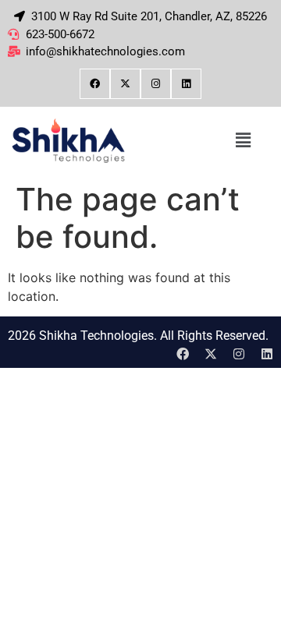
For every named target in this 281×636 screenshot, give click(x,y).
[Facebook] (95, 84)
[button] (242, 140)
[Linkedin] (186, 84)
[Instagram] (155, 84)
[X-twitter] (125, 84)
